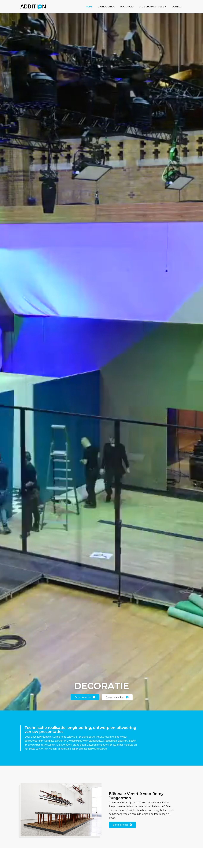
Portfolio (126, 6)
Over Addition (106, 6)
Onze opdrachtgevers (153, 6)
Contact (177, 6)
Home (89, 6)
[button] (85, 697)
